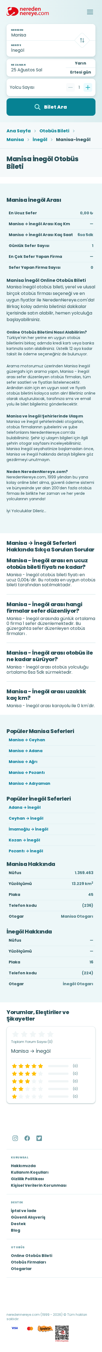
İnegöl (40, 139)
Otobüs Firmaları (28, 1262)
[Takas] (82, 40)
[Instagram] (16, 1138)
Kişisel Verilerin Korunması (39, 1185)
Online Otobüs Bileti (31, 1255)
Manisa (15, 139)
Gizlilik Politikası (27, 1179)
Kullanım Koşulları (30, 1172)
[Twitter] (40, 1138)
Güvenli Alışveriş (28, 1217)
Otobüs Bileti (54, 131)
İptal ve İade (23, 1210)
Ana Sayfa (19, 131)
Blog (15, 1230)
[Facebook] (28, 1138)
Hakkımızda (23, 1165)
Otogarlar (21, 1268)
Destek (18, 1223)
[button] (90, 12)
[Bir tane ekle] (88, 87)
